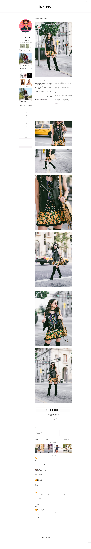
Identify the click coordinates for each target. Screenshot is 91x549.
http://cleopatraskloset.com (39, 486)
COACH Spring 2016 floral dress (53, 412)
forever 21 (44, 431)
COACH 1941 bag (53, 415)
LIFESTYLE (57, 13)
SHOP (22, 1)
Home (3, 1)
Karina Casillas (41, 509)
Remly (38, 492)
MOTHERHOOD (40, 13)
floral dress (38, 431)
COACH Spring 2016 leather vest (53, 414)
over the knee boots (43, 434)
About (12, 1)
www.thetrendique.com (43, 464)
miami (45, 432)
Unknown (39, 479)
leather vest (41, 432)
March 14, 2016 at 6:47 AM (41, 470)
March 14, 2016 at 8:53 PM (41, 480)
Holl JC (39, 469)
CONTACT (17, 1)
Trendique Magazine (42, 457)
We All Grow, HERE (43, 99)
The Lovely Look (38, 517)
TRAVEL (51, 13)
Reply (36, 476)
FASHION (33, 13)
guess (37, 432)
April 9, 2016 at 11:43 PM (41, 510)
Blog (8, 1)
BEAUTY (46, 13)
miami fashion (39, 433)
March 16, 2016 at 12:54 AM (41, 493)
